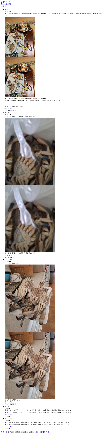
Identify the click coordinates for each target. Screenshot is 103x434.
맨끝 (47, 432)
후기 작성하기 (6, 4)
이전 (6, 432)
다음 (43, 432)
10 (36, 432)
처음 (2, 432)
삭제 (10, 108)
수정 (6, 108)
